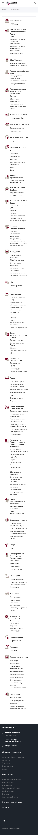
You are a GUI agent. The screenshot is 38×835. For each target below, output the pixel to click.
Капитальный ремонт (17, 419)
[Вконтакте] (4, 821)
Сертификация (15, 566)
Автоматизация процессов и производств (19, 450)
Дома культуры (15, 156)
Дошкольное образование (14, 314)
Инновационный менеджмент (15, 256)
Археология (14, 151)
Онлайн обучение (8, 791)
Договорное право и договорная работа (17, 385)
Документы (6, 760)
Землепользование (17, 128)
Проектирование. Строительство (17, 407)
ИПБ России (14, 24)
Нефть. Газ (13, 457)
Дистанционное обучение (11, 788)
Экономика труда (16, 680)
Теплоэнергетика (16, 698)
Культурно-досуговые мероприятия (17, 163)
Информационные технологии (16, 507)
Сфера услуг (15, 576)
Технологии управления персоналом (18, 622)
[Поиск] (35, 3)
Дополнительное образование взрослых (18, 304)
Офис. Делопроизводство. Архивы (18, 335)
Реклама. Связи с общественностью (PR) (18, 220)
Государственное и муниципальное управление (18, 91)
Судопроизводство (16, 398)
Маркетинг (14, 210)
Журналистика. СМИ (18, 115)
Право (12, 378)
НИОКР (12, 460)
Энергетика (15, 694)
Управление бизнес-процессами (17, 269)
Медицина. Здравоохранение (17, 227)
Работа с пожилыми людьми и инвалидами (18, 532)
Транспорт (14, 594)
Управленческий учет (17, 671)
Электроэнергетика (17, 701)
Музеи (12, 167)
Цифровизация (16, 637)
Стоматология (15, 234)
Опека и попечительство (18, 528)
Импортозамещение (17, 454)
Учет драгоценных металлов (16, 493)
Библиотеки (14, 154)
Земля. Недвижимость (19, 125)
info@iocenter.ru (11, 746)
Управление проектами (18, 273)
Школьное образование (18, 328)
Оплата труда (15, 631)
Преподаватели (7, 766)
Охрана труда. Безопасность (16, 359)
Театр (12, 170)
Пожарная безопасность (18, 372)
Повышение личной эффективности (17, 181)
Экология (14, 647)
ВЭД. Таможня (16, 60)
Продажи (13, 213)
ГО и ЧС (12, 366)
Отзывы (4, 769)
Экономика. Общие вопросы (16, 684)
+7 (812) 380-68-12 (12, 732)
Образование (15, 294)
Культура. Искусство (19, 147)
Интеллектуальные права (19, 389)
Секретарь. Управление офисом (18, 352)
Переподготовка (7, 782)
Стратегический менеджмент (15, 264)
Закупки (13, 96)
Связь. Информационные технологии (17, 501)
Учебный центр (7, 763)
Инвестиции (14, 661)
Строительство (15, 434)
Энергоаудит (14, 703)
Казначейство (15, 663)
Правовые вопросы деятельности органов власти (18, 106)
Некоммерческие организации (16, 287)
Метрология (14, 564)
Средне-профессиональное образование (17, 323)
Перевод (13, 318)
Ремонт (12, 611)
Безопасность (15, 363)
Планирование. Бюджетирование (16, 667)
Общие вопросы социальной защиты (17, 524)
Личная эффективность (17, 177)
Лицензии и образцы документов (13, 757)
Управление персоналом (15, 617)
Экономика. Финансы (19, 657)
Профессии (6, 794)
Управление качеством (18, 484)
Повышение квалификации (11, 779)
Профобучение (7, 785)
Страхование (14, 587)
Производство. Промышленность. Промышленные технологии (18, 443)
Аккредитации (16, 21)
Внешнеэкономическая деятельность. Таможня (18, 65)
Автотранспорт (15, 597)
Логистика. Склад (16, 195)
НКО (12, 282)
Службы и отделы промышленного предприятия (16, 479)
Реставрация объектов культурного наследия (18, 426)
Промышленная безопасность (15, 464)
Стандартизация (16, 569)
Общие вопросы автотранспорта (15, 604)
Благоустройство (16, 76)
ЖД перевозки (15, 600)
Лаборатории (14, 561)
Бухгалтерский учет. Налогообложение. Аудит (18, 32)
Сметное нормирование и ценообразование (19, 431)
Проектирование (16, 422)
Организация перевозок (18, 608)
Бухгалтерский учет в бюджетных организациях (17, 41)
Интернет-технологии (19, 137)
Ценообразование (16, 677)
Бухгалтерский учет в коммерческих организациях (17, 49)
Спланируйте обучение (10, 797)
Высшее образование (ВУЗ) (17, 299)
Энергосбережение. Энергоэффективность (18, 707)
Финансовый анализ (17, 674)
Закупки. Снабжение (17, 192)
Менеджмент (15, 252)
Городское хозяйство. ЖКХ (19, 72)
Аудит (12, 36)
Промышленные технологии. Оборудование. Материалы (15, 471)
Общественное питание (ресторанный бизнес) (18, 583)
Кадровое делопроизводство (16, 627)
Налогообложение (16, 53)
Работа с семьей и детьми (16, 537)
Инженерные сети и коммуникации (17, 415)
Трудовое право (15, 401)
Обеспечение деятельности (15, 100)
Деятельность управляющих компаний (18, 80)
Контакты (5, 807)
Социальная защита (18, 520)
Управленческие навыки (18, 276)
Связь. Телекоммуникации (17, 512)
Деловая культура (16, 340)
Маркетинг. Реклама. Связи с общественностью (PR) (19, 204)
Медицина (13, 231)
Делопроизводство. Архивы (17, 344)
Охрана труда (15, 369)
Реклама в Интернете (17, 216)
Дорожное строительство (19, 411)
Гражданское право (17, 381)
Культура (13, 159)
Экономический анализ (18, 688)
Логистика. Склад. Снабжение (17, 189)
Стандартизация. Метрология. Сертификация (17, 556)
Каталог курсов (7, 774)
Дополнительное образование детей (17, 309)
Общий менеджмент (17, 260)
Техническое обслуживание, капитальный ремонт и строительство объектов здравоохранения (18, 241)
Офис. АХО (14, 348)
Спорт (12, 545)
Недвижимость (15, 131)
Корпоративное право (18, 392)
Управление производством (15, 488)
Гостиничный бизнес (17, 579)
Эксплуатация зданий (17, 84)
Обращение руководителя (11, 752)
